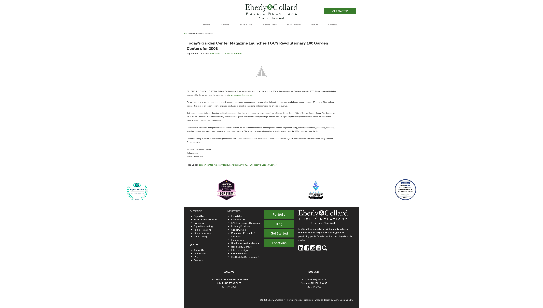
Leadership (200, 253)
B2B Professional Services (245, 222)
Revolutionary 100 (238, 164)
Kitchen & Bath (239, 253)
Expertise (199, 216)
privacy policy (295, 299)
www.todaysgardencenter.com (241, 95)
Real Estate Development (245, 256)
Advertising (200, 236)
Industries (236, 216)
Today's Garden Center (265, 164)
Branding (199, 222)
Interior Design (239, 249)
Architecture (238, 219)
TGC (250, 164)
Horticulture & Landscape (245, 243)
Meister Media (221, 164)
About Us (199, 249)
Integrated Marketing (205, 219)
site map (308, 299)
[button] (340, 11)
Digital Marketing (203, 226)
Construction (238, 229)
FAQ (196, 256)
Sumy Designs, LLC (343, 299)
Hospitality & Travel (241, 246)
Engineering (237, 239)
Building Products (241, 226)
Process (198, 260)
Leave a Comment (233, 53)
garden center (206, 164)
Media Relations (202, 233)
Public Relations (202, 229)
